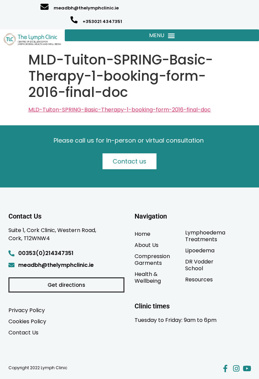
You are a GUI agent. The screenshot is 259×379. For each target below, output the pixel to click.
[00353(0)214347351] (11, 253)
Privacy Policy (26, 310)
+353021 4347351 (102, 21)
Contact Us (23, 332)
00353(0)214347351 (46, 253)
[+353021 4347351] (74, 19)
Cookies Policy (27, 321)
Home (142, 233)
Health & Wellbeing (148, 277)
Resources (199, 279)
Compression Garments (152, 259)
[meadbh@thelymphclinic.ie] (44, 7)
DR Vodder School (199, 265)
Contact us (129, 161)
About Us (147, 245)
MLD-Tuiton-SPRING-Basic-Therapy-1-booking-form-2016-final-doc (119, 109)
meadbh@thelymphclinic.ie (86, 8)
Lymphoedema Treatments (205, 236)
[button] (162, 35)
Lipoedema (199, 250)
